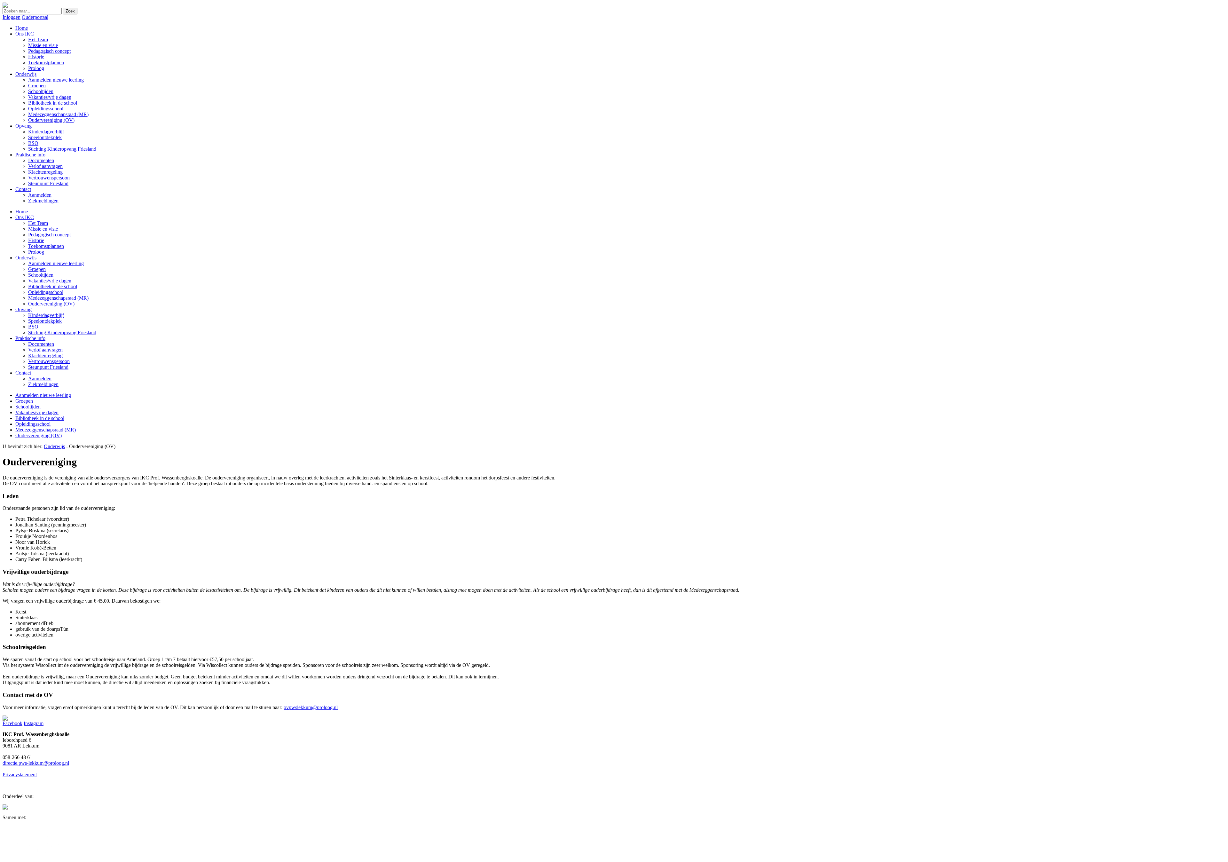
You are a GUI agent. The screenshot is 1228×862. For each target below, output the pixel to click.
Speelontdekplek (45, 321)
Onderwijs (25, 257)
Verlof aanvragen (45, 349)
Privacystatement (20, 774)
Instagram (33, 723)
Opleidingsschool (45, 292)
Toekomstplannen (46, 246)
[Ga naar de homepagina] (5, 6)
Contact (23, 373)
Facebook (12, 723)
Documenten (41, 344)
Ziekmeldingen (43, 384)
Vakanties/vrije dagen (49, 280)
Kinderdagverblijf (46, 315)
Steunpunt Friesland (48, 367)
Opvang (23, 309)
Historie (36, 240)
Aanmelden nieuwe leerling (56, 263)
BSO (33, 326)
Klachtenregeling (45, 355)
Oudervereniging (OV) (51, 303)
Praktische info (30, 338)
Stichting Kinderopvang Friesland (62, 332)
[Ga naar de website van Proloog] (5, 808)
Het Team (38, 223)
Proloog (36, 252)
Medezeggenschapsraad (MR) (58, 298)
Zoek (70, 11)
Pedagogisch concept (49, 234)
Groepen (37, 269)
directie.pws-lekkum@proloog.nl (36, 763)
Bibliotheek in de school (52, 286)
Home (21, 211)
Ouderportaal (35, 17)
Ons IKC (24, 217)
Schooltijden (40, 275)
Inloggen (11, 17)
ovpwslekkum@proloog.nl (311, 707)
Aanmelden (39, 378)
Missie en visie (43, 229)
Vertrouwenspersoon (49, 361)
